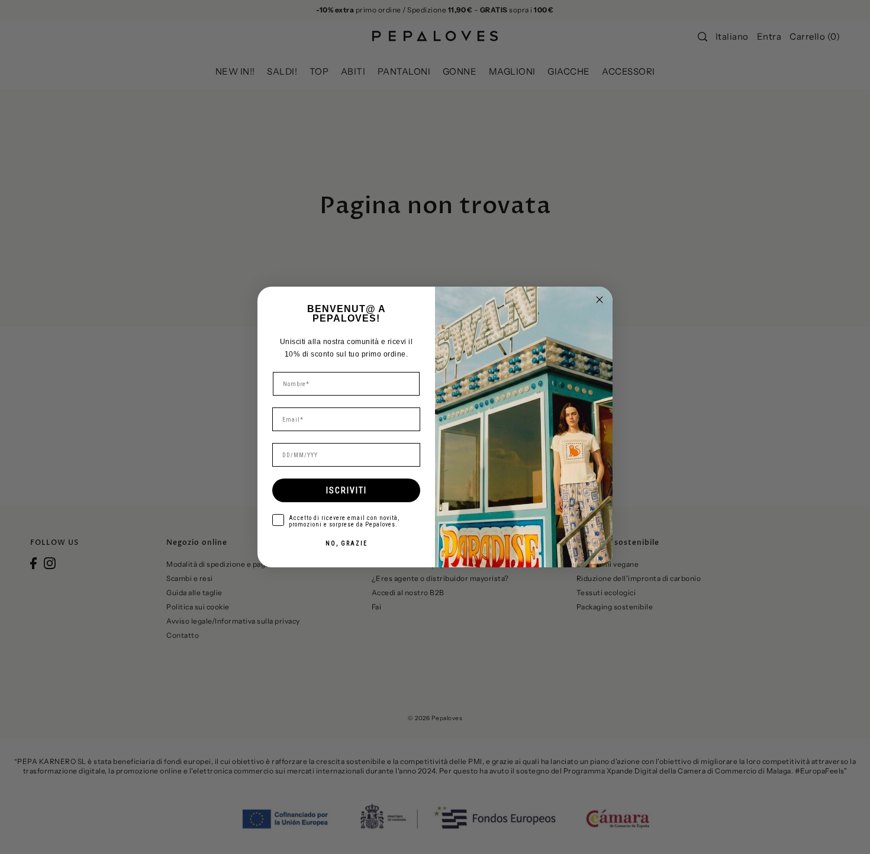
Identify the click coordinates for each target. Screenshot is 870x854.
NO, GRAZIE (347, 543)
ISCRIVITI (346, 490)
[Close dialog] (599, 300)
